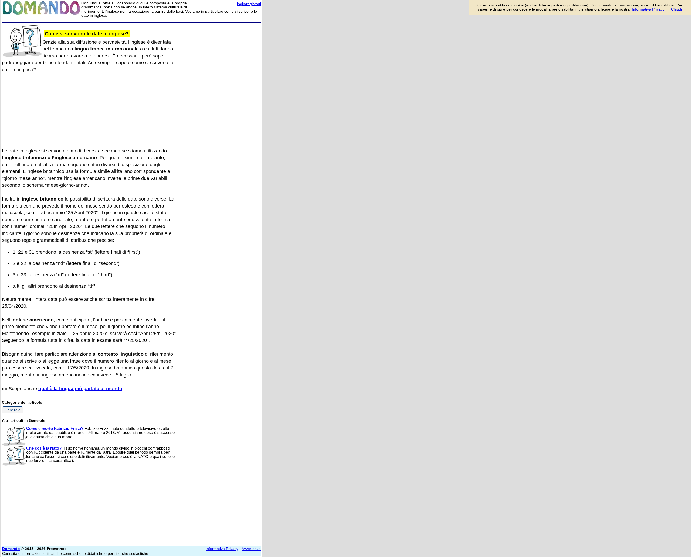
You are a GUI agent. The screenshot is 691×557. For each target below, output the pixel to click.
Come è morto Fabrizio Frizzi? (54, 428)
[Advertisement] (220, 106)
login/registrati (249, 4)
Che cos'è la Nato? (44, 448)
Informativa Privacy (222, 548)
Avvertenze (251, 548)
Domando (11, 548)
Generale (13, 410)
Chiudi (676, 9)
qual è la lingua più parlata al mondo (80, 388)
